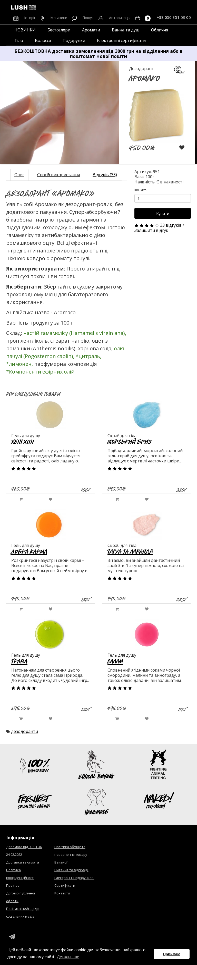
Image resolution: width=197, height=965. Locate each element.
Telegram (12, 937)
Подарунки (74, 40)
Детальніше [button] (68, 957)
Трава (19, 661)
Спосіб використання (58, 174)
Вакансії (60, 862)
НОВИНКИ (25, 30)
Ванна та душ (125, 30)
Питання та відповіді (71, 870)
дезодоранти (24, 731)
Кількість (140, 190)
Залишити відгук (151, 230)
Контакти (62, 893)
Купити (162, 213)
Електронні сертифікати (121, 40)
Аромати (91, 30)
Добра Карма (29, 551)
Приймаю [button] (171, 954)
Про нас (12, 885)
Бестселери (58, 30)
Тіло (18, 40)
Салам (115, 661)
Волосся (43, 40)
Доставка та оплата (22, 862)
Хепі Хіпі (22, 441)
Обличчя (159, 30)
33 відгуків (171, 225)
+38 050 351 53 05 (174, 17)
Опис (19, 174)
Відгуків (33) (105, 174)
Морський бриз (129, 441)
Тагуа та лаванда (130, 551)
